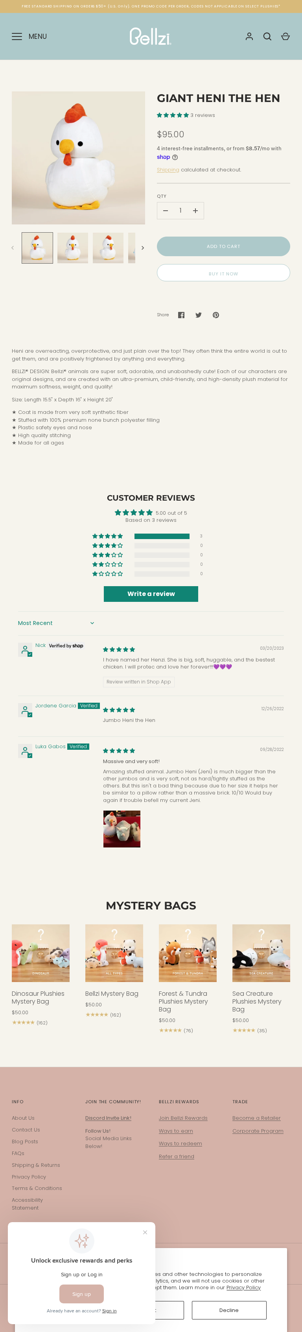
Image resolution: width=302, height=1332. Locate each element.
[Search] (267, 36)
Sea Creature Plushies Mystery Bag (257, 1001)
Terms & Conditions (37, 1188)
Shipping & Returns (36, 1165)
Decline (229, 1310)
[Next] (143, 248)
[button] (173, 115)
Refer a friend (176, 1156)
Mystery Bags (151, 905)
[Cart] (285, 36)
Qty (162, 196)
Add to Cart (223, 246)
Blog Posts (25, 1141)
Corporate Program (258, 1131)
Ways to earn (176, 1131)
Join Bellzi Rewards (183, 1118)
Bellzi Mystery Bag (111, 993)
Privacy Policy (243, 1287)
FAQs (18, 1153)
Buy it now (223, 274)
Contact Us (26, 1129)
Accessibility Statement (27, 1204)
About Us (23, 1118)
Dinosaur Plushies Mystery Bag (38, 997)
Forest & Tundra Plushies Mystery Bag (183, 1001)
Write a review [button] (151, 593)
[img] (119, 649)
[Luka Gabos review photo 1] (122, 829)
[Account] (249, 36)
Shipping (168, 169)
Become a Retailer (256, 1118)
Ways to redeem (180, 1143)
